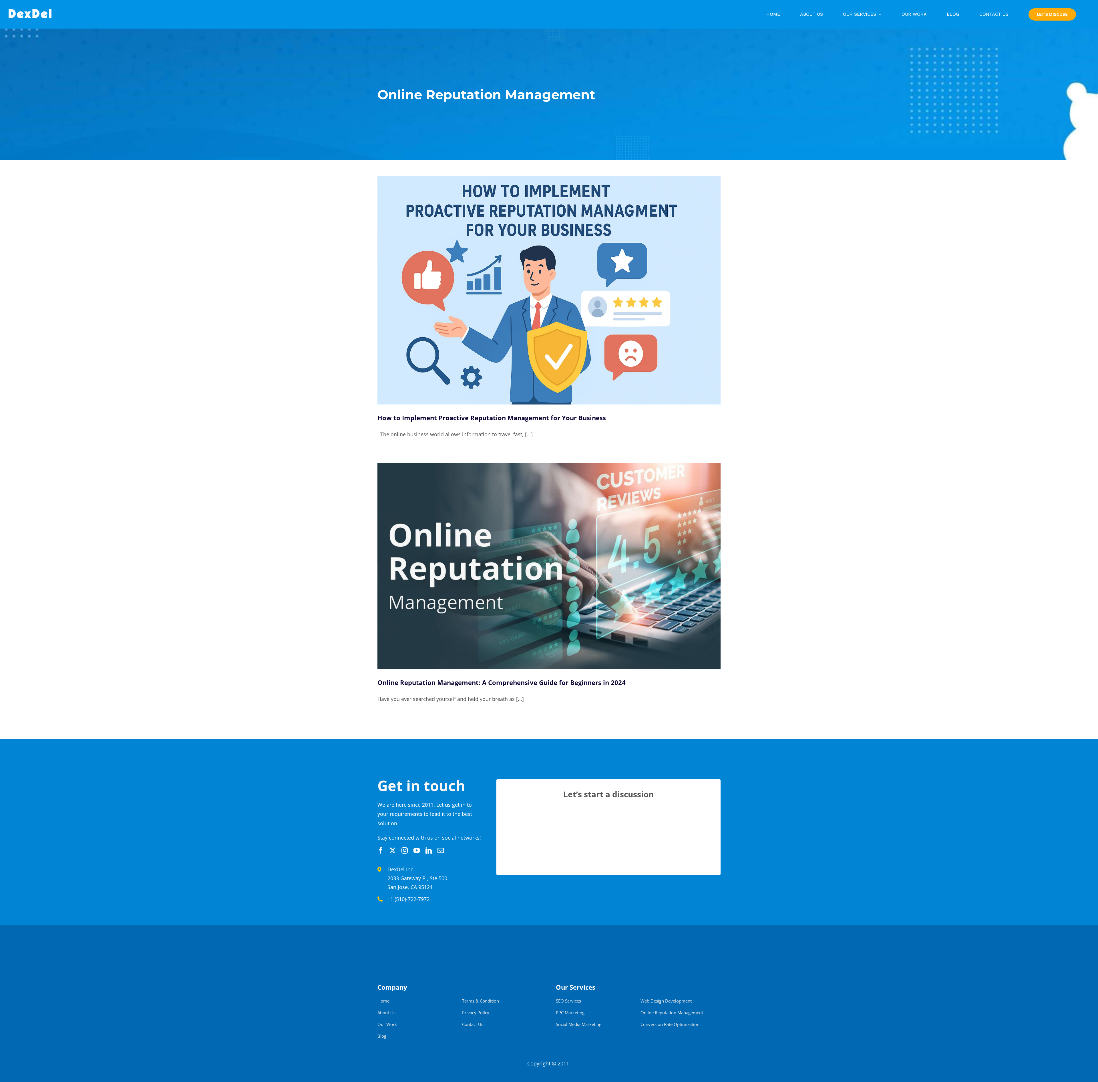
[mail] (440, 850)
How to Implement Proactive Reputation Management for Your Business (491, 417)
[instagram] (404, 850)
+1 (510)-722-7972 (408, 899)
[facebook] (380, 850)
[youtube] (416, 850)
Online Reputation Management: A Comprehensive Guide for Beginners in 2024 (501, 682)
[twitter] (392, 850)
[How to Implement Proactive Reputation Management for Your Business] (549, 290)
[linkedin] (428, 850)
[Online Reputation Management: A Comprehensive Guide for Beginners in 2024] (549, 566)
